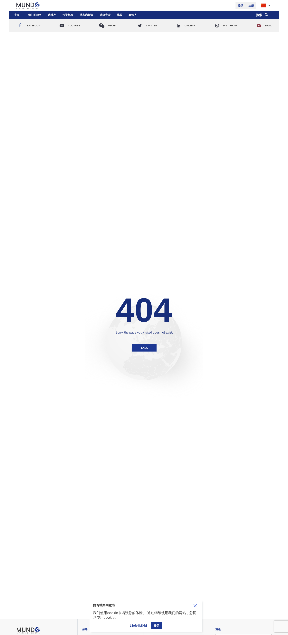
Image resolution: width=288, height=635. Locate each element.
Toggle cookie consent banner (195, 605)
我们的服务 (35, 14)
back (144, 347)
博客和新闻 (86, 14)
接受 (156, 625)
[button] (35, 15)
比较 (119, 14)
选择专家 (105, 14)
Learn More (138, 625)
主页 (17, 14)
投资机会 (67, 14)
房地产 (52, 14)
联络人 (133, 14)
